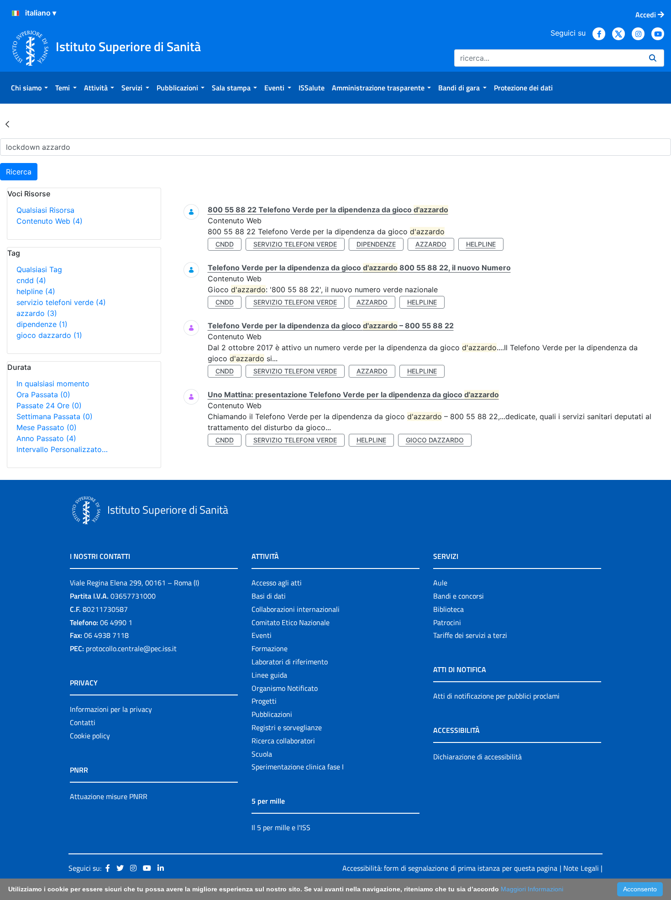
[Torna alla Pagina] (7, 123)
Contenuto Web (49, 221)
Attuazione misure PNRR (108, 796)
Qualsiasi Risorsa (45, 210)
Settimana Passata (54, 416)
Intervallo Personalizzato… (62, 449)
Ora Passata (43, 394)
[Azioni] (15, 13)
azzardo (36, 313)
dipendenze (42, 324)
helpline (35, 291)
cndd (31, 280)
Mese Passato (46, 427)
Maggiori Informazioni (532, 889)
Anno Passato (46, 438)
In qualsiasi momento (52, 383)
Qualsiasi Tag (39, 269)
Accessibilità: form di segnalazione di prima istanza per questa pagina (449, 868)
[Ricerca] (652, 58)
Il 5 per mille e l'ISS (281, 827)
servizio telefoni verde (61, 302)
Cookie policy (90, 735)
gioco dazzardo (49, 335)
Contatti (82, 722)
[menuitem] (29, 88)
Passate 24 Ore (49, 405)
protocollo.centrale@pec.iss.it (131, 648)
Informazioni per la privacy (111, 709)
